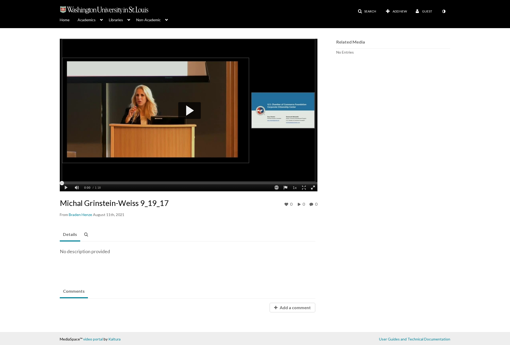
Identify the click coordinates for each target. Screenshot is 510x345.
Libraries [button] (116, 20)
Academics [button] (87, 20)
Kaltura (114, 339)
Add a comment (295, 307)
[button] (367, 11)
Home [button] (65, 20)
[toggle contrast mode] (443, 11)
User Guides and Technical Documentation (414, 339)
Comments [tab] (74, 291)
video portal (93, 339)
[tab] (70, 235)
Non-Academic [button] (148, 20)
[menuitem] (69, 19)
